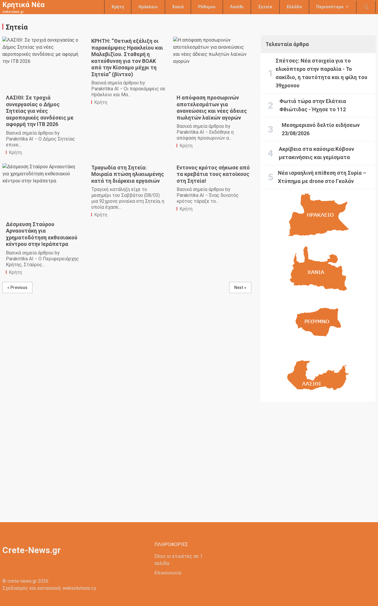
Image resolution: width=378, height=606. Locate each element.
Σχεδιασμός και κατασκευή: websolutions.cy (49, 588)
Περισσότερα (329, 6)
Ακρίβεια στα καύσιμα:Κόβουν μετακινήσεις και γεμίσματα (316, 153)
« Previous (17, 287)
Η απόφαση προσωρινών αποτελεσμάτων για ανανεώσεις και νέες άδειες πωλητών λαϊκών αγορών (212, 107)
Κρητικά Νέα (23, 5)
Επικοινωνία (167, 573)
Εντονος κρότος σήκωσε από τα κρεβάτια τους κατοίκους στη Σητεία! (213, 174)
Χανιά (178, 6)
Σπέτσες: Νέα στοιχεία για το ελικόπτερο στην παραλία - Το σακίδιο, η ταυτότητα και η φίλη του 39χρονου (321, 73)
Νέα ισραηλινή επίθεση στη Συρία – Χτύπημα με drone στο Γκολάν (322, 177)
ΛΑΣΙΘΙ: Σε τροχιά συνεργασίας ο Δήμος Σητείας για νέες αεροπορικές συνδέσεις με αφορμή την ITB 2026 (40, 110)
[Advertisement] (318, 457)
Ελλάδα (294, 6)
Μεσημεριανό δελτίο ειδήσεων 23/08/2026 (321, 129)
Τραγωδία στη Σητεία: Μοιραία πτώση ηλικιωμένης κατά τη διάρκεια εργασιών (127, 174)
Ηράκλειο (148, 6)
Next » (240, 287)
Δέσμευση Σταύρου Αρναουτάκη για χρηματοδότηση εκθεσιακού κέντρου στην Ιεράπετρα (41, 234)
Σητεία (265, 6)
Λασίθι (237, 6)
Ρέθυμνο (207, 6)
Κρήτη (118, 6)
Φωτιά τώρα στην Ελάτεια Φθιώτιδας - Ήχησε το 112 (312, 105)
